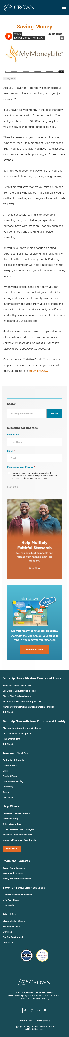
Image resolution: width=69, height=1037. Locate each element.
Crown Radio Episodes (14, 868)
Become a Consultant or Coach (18, 834)
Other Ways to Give (12, 824)
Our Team (7, 931)
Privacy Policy (43, 1020)
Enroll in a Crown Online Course (18, 685)
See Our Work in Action (14, 937)
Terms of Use (25, 1020)
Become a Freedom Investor (16, 813)
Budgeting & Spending (14, 760)
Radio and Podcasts (16, 861)
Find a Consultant (11, 738)
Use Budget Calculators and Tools (19, 690)
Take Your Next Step (16, 753)
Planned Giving (10, 818)
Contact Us (8, 942)
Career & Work (10, 765)
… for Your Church (11, 900)
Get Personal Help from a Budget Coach (22, 701)
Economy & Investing (13, 781)
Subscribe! (12, 486)
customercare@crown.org (37, 998)
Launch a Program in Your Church (19, 840)
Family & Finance (11, 776)
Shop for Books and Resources (24, 887)
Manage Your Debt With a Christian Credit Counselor (28, 706)
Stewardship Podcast (13, 873)
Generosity (8, 786)
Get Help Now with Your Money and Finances (34, 678)
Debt (5, 770)
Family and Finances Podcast (17, 878)
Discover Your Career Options (17, 733)
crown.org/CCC (38, 371)
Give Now (11, 848)
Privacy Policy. (41, 478)
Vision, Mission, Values (14, 921)
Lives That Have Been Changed (18, 829)
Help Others (11, 806)
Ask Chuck (8, 712)
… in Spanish (9, 905)
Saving (6, 792)
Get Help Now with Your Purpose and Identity (34, 721)
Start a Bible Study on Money (17, 696)
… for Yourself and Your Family (17, 894)
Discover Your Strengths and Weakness (22, 728)
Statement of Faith (11, 926)
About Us (9, 914)
